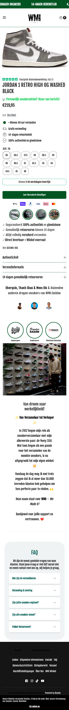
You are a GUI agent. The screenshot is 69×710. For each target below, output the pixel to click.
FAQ (55, 659)
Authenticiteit (10, 257)
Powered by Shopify (53, 693)
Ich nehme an (34, 706)
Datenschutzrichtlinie (22, 665)
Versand (53, 665)
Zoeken (15, 659)
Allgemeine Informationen (32, 659)
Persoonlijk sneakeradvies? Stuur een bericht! (33, 99)
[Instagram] (31, 680)
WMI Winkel (50, 671)
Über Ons (40, 671)
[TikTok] (37, 680)
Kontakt (48, 659)
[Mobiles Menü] (6, 17)
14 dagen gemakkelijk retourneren (23, 277)
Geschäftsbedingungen (23, 671)
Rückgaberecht (41, 665)
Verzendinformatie (13, 267)
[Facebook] (26, 680)
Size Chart (11, 115)
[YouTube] (42, 680)
